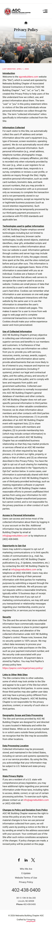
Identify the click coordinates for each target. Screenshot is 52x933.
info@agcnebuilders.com (15, 535)
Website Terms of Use (26, 877)
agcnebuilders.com (28, 76)
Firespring (30, 919)
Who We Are (26, 869)
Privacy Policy (26, 882)
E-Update (26, 873)
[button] (45, 11)
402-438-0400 (26, 890)
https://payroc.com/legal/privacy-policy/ (23, 668)
